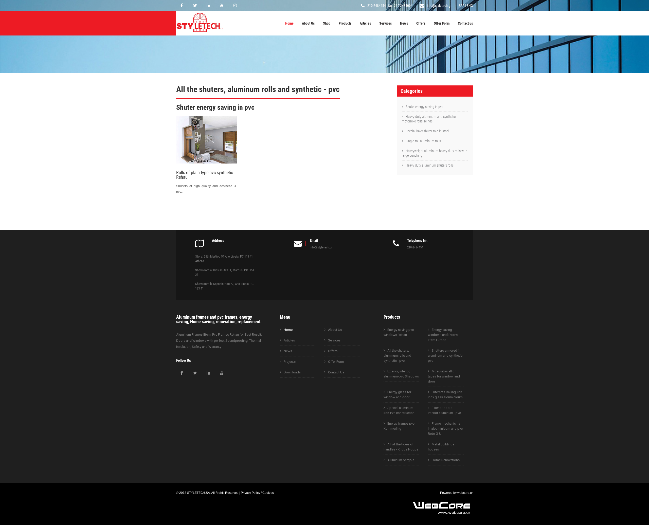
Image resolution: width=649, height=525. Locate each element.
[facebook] (181, 5)
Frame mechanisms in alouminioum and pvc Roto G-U (445, 429)
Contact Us (336, 372)
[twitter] (195, 5)
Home (289, 23)
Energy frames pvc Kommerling (399, 426)
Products (345, 23)
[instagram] (235, 5)
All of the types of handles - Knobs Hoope (401, 446)
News (404, 23)
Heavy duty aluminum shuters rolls (430, 165)
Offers (420, 23)
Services (385, 23)
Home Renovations (446, 460)
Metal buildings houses (441, 446)
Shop (326, 23)
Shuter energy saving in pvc (424, 107)
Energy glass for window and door (397, 394)
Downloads (292, 372)
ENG (470, 6)
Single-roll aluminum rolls (423, 141)
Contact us (465, 23)
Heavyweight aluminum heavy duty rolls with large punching (434, 153)
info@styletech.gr (439, 6)
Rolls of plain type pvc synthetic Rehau (204, 175)
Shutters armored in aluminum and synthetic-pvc (445, 356)
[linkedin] (208, 5)
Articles (365, 23)
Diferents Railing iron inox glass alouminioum (445, 394)
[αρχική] (199, 32)
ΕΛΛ (461, 6)
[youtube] (222, 5)
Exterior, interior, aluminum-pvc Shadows (401, 373)
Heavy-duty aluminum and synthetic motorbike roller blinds (429, 119)
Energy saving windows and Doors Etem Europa (443, 335)
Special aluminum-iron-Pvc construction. (399, 410)
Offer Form (441, 23)
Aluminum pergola (400, 460)
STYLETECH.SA (198, 493)
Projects (290, 362)
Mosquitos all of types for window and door (444, 376)
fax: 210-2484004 (400, 6)
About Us (308, 23)
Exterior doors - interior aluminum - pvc (444, 410)
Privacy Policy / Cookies (257, 493)
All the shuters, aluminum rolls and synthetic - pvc (397, 356)
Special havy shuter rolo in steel (427, 131)
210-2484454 (376, 6)
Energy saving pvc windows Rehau (399, 332)
